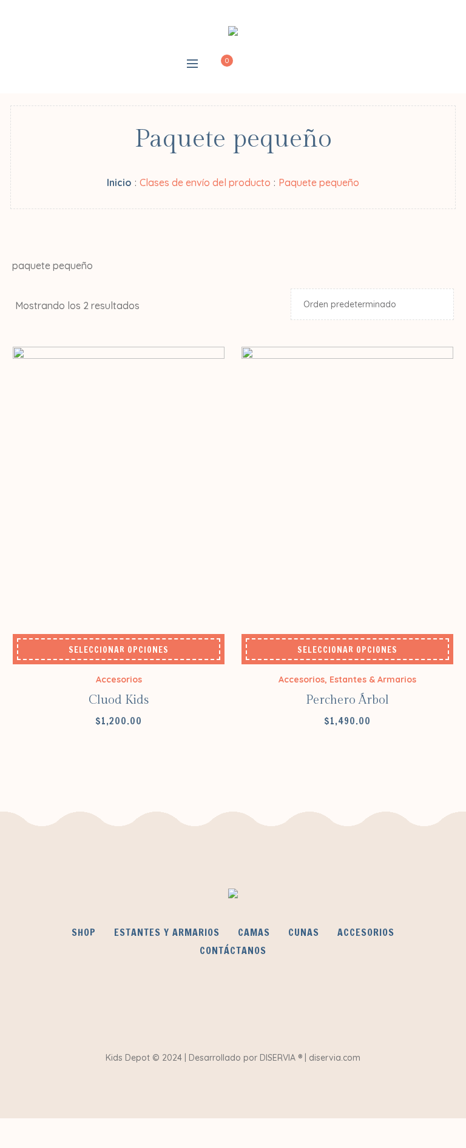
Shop (84, 932)
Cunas (303, 932)
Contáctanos (233, 950)
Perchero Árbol (347, 700)
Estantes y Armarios (167, 932)
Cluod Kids (119, 700)
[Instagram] (267, 1012)
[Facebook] (196, 1012)
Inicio (119, 182)
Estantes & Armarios (372, 679)
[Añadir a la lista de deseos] (39, 649)
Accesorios (119, 679)
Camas (254, 932)
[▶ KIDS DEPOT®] (233, 33)
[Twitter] (232, 1012)
